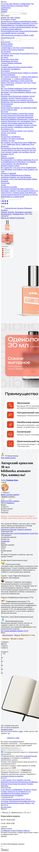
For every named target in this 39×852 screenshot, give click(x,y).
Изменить (10, 503)
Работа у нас (29, 803)
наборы (17, 17)
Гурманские (5, 541)
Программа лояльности (20, 793)
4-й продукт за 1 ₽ (7, 37)
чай (8, 17)
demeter (3, 17)
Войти (3, 494)
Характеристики (7, 533)
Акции (9, 791)
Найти (24, 13)
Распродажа (13, 782)
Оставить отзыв (7, 729)
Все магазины (6, 807)
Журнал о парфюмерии (21, 4)
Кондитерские (7, 635)
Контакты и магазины (15, 6)
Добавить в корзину (8, 496)
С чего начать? (6, 780)
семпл (12, 17)
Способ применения (21, 533)
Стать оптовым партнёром (10, 799)
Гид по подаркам (19, 791)
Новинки (4, 784)
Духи (14, 780)
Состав (31, 533)
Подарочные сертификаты (28, 782)
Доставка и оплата (30, 789)
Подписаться (26, 770)
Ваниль (17, 635)
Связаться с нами (13, 738)
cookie (20, 731)
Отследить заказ (7, 4)
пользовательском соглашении (12, 776)
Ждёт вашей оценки (8, 458)
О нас (3, 789)
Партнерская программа (18, 801)
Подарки (30, 784)
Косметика (5, 782)
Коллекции (22, 784)
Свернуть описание (24, 529)
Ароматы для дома (23, 780)
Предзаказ (4, 786)
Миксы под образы (8, 218)
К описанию (20, 218)
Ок (9, 733)
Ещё (36, 533)
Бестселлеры (12, 784)
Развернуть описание (9, 529)
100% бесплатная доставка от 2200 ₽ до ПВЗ (17, 35)
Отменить (5, 850)
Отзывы (4, 791)
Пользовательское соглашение (12, 795)
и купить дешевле (12, 494)
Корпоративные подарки (15, 803)
